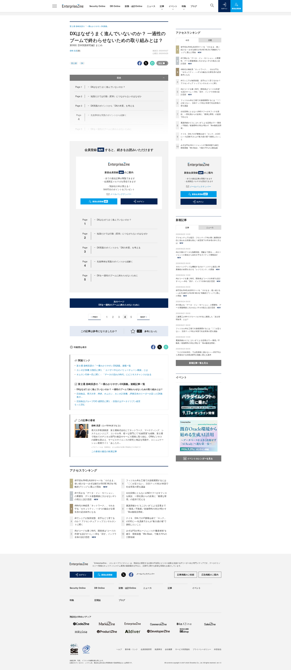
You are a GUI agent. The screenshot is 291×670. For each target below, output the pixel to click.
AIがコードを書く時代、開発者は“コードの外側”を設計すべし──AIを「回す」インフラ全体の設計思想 (95, 533)
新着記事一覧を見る (198, 362)
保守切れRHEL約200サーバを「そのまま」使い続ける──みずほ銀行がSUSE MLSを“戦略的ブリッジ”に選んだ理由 (96, 483)
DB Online (115, 6)
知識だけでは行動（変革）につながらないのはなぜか (116, 96)
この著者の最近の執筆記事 (104, 451)
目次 (119, 77)
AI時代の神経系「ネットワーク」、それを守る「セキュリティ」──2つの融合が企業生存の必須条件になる (95, 508)
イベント (173, 6)
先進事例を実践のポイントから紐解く (115, 261)
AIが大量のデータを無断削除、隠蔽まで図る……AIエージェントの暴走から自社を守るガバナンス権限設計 (198, 253)
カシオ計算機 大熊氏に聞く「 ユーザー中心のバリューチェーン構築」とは (112, 369)
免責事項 (158, 649)
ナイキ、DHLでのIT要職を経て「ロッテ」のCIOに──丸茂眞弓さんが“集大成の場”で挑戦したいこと (146, 521)
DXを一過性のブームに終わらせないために (117, 275)
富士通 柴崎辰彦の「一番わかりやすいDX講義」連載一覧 (104, 365)
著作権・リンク (131, 649)
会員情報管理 (146, 649)
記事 (162, 6)
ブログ (194, 6)
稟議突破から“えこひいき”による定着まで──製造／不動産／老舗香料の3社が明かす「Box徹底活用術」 (146, 508)
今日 (187, 40)
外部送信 (217, 649)
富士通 (74, 63)
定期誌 (97, 599)
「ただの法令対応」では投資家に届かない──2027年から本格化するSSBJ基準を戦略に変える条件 (198, 353)
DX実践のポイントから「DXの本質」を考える (112, 105)
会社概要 (168, 649)
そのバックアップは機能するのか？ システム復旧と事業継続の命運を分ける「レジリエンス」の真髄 (198, 268)
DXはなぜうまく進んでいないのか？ (108, 86)
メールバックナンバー (120, 193)
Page (78, 86)
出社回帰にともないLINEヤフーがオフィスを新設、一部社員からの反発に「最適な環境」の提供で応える (146, 496)
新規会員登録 (99, 201)
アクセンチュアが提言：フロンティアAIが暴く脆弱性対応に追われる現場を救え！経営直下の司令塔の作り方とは (198, 240)
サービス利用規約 (182, 649)
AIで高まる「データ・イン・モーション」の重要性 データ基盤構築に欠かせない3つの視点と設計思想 (95, 496)
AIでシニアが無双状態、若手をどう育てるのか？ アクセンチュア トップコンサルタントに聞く (95, 521)
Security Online (97, 6)
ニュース (151, 6)
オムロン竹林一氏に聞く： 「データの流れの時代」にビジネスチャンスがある (114, 374)
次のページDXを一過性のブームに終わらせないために (119, 303)
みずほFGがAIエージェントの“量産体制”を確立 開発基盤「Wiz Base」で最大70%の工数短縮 (146, 533)
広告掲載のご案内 (209, 574)
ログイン (140, 201)
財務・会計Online (133, 6)
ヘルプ (119, 649)
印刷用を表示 (80, 347)
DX (82, 63)
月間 (210, 40)
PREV (95, 317)
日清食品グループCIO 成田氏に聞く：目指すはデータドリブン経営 (108, 401)
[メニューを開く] (54, 6)
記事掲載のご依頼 (185, 574)
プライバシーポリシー (202, 649)
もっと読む (79, 404)
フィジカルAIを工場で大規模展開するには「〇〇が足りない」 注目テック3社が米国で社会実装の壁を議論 (147, 483)
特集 (184, 6)
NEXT (142, 317)
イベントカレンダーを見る (200, 458)
